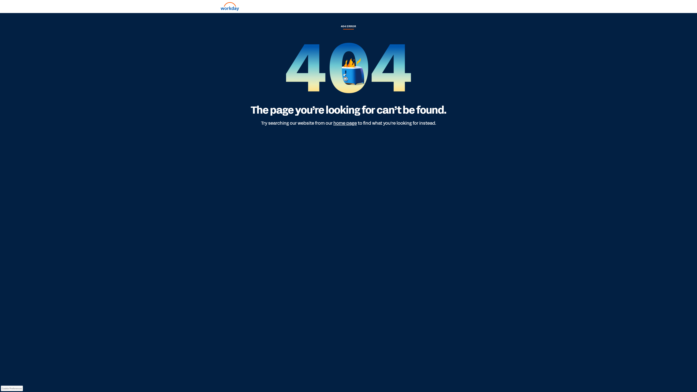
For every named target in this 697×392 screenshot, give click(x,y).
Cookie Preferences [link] (12, 388)
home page (345, 123)
